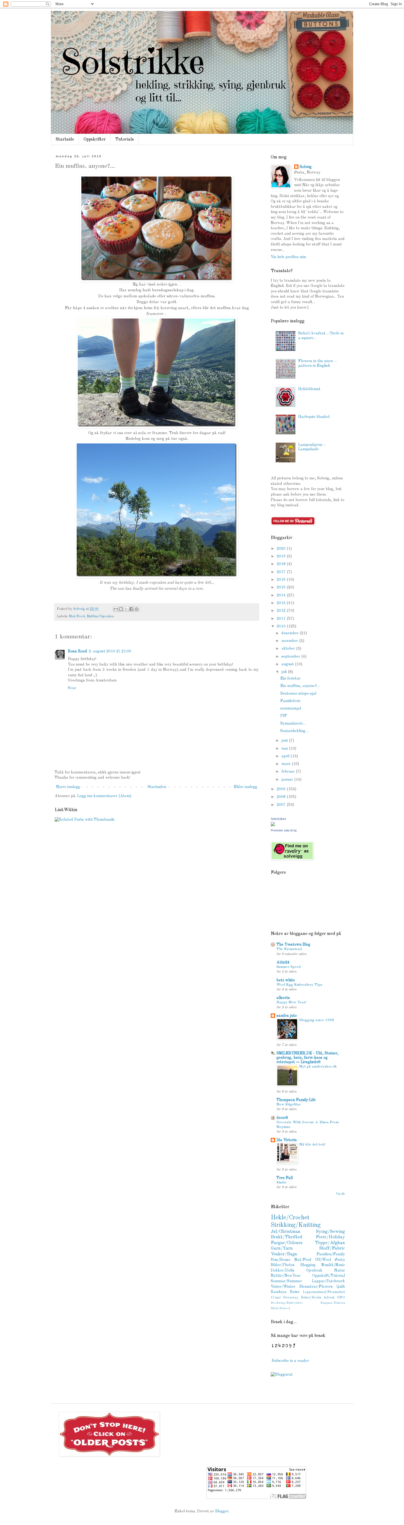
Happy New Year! (291, 1002)
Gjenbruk (314, 1270)
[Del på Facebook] (131, 609)
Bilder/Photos (283, 1265)
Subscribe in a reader (290, 1361)
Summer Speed (288, 967)
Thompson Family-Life (296, 1100)
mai (285, 748)
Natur (339, 1270)
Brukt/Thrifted (286, 1237)
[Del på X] (126, 609)
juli (284, 672)
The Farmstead (289, 949)
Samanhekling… (294, 731)
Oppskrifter (95, 139)
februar (288, 771)
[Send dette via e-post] (115, 609)
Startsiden (157, 787)
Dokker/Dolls (282, 1270)
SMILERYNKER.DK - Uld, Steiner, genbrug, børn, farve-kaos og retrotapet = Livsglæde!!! (307, 1057)
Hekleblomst (309, 389)
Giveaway (290, 1297)
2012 (282, 611)
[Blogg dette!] (121, 609)
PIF (283, 716)
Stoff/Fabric (332, 1248)
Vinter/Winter (283, 1287)
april (285, 756)
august (288, 664)
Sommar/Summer (286, 1281)
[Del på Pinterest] (136, 609)
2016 (282, 580)
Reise (295, 1292)
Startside (65, 139)
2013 (282, 603)
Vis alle (340, 1193)
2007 (282, 805)
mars (286, 764)
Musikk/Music (333, 1265)
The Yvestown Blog (293, 944)
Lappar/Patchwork (328, 1281)
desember (290, 633)
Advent (328, 1297)
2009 (282, 789)
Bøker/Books (311, 1297)
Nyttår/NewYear (286, 1276)
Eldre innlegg (245, 787)
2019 (282, 556)
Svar (72, 688)
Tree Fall (284, 1178)
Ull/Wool (323, 1260)
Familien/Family (331, 1254)
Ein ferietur (290, 678)
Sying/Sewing (330, 1231)
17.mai (276, 1297)
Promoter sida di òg (284, 830)
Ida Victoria (286, 1140)
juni (285, 740)
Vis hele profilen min (288, 257)
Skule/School (280, 1308)
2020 (282, 549)
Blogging (308, 1265)
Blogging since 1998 (316, 1020)
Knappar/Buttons (332, 1303)
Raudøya (278, 1292)
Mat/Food (77, 616)
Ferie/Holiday (330, 1237)
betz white (285, 980)
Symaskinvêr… (293, 723)
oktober (288, 648)
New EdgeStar (288, 1104)
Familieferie (290, 701)
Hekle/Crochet (290, 1218)
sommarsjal (290, 708)
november (290, 641)
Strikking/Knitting (296, 1225)
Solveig (306, 167)
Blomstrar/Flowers (316, 1287)
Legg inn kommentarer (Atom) (104, 796)
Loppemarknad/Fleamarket (324, 1292)
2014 (282, 595)
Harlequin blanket (314, 417)
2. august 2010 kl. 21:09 (110, 651)
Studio (281, 1182)
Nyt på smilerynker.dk (318, 1066)
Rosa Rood (77, 651)
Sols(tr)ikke (278, 818)
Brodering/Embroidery (287, 1303)
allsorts (283, 998)
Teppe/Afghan (330, 1243)
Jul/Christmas (285, 1231)
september (291, 656)
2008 (282, 797)
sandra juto (286, 1016)
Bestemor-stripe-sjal (298, 694)
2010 (282, 626)
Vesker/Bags (284, 1254)
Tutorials (124, 139)
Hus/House (280, 1260)
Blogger (222, 1511)
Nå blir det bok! (312, 1144)
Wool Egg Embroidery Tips (299, 985)
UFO (341, 1297)
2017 (282, 572)
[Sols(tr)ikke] (273, 825)
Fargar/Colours (287, 1243)
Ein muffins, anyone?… (300, 686)
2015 (282, 587)
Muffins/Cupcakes (100, 616)
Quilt (340, 1287)
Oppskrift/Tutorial (328, 1276)
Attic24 (283, 962)
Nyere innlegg (68, 787)
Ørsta (340, 1260)
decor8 (282, 1118)
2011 (282, 619)
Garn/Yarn (282, 1248)
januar (287, 779)
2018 (282, 564)
